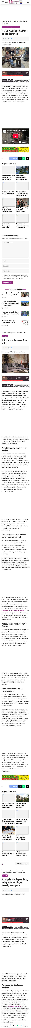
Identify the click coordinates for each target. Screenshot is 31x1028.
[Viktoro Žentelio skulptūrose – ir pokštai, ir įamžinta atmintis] (25, 313)
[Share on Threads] (27, 158)
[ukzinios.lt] (15, 2)
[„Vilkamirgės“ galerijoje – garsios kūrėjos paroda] (25, 322)
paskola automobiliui (14, 1006)
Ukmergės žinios (9, 352)
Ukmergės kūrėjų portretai (11, 26)
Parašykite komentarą (23, 863)
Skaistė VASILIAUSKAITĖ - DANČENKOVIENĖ (15, 42)
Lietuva (5, 336)
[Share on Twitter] (8, 38)
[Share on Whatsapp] (17, 1025)
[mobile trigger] (3, 2)
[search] (28, 2)
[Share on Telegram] (11, 38)
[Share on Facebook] (6, 38)
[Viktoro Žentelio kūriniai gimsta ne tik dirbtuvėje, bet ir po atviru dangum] (25, 303)
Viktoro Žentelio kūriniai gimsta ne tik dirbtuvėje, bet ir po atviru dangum (10, 303)
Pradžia (4, 21)
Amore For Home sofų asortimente (13, 610)
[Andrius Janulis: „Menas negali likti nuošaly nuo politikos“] (25, 294)
